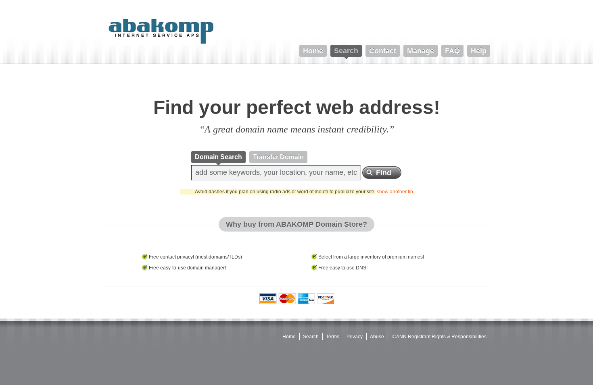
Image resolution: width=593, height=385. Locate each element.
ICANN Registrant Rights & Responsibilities (439, 336)
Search (311, 336)
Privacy (355, 336)
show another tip (395, 192)
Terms (332, 336)
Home (289, 336)
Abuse (377, 336)
